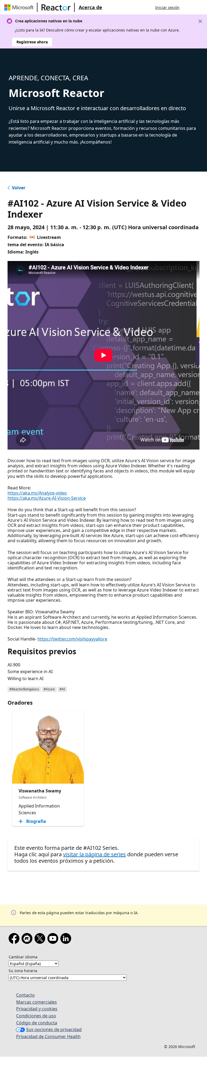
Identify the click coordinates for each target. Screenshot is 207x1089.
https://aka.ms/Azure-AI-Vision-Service (47, 498)
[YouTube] (53, 939)
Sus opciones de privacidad (54, 1029)
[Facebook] (15, 939)
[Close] (200, 21)
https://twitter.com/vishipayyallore (72, 639)
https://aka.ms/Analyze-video (37, 493)
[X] (40, 939)
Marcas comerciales (36, 1002)
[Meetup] (28, 939)
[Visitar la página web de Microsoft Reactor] (56, 7)
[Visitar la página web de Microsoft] (20, 7)
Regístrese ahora (32, 41)
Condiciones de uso (36, 1016)
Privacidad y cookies (36, 1009)
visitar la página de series (94, 854)
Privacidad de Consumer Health (48, 1036)
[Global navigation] (189, 7)
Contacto (25, 995)
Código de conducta (36, 1023)
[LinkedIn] (66, 939)
